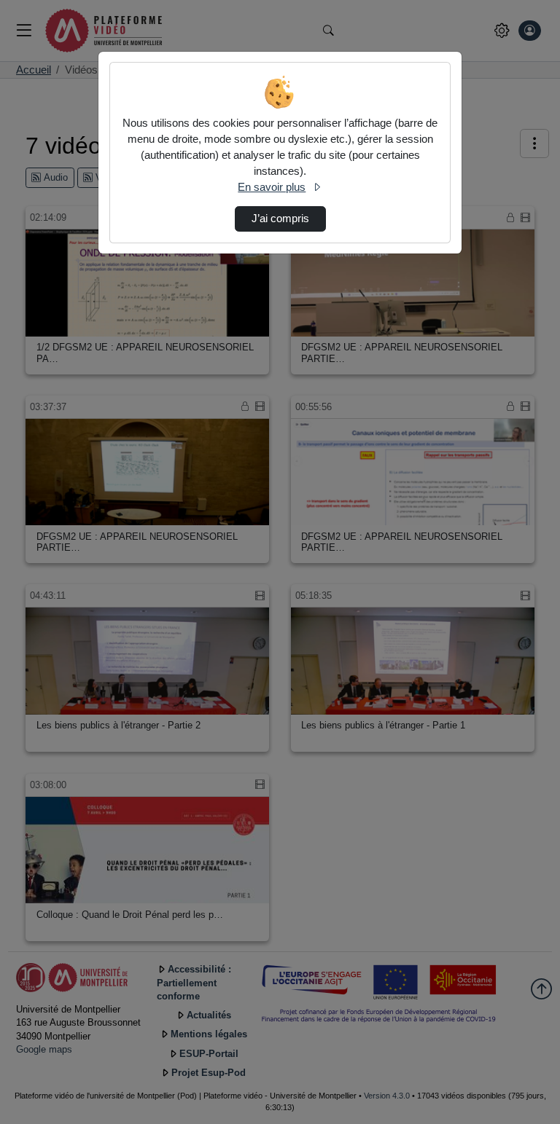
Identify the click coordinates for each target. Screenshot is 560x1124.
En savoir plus (272, 187)
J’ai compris (280, 218)
